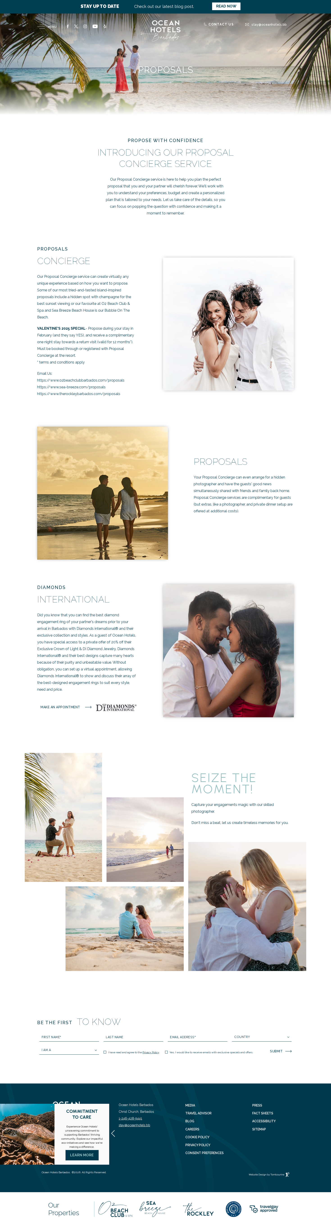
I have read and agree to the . (134, 1052)
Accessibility (264, 1121)
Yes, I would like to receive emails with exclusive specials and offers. (211, 1052)
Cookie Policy (197, 1137)
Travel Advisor (198, 1113)
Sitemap (259, 1129)
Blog (189, 1121)
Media (190, 1105)
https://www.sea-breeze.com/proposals (71, 387)
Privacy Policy (151, 1052)
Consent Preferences (204, 1153)
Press (257, 1105)
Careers (192, 1129)
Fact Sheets (262, 1113)
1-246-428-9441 (130, 1118)
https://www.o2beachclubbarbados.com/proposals (81, 380)
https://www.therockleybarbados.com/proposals (78, 394)
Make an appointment (60, 705)
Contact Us (221, 24)
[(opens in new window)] (115, 1209)
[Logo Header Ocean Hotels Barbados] (165, 31)
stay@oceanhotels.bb (134, 1125)
